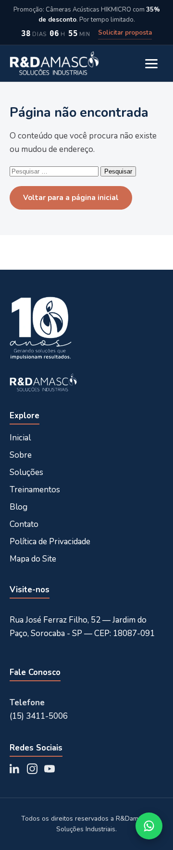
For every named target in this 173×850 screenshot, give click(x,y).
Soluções (26, 472)
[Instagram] (32, 768)
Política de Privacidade (50, 541)
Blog (18, 506)
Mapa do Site (33, 558)
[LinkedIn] (15, 768)
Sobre (21, 455)
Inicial (20, 437)
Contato (24, 524)
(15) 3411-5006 (39, 716)
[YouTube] (49, 768)
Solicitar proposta (125, 32)
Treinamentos (35, 489)
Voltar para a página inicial (71, 197)
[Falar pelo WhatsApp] (149, 825)
